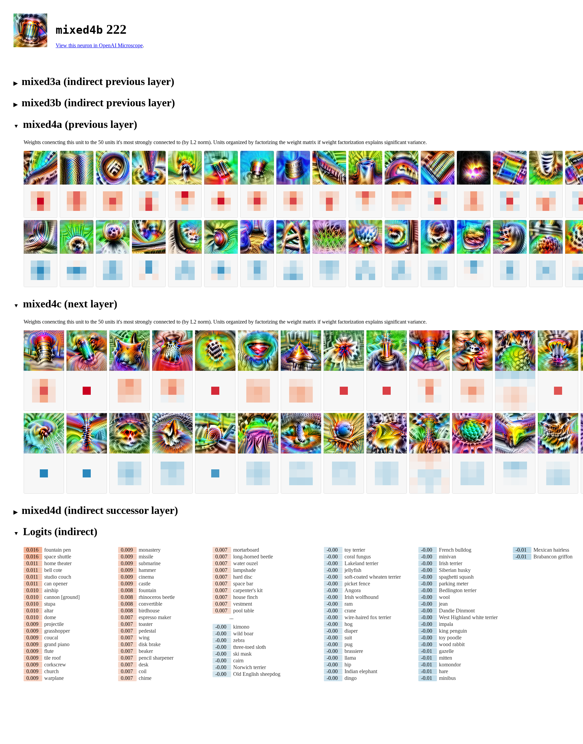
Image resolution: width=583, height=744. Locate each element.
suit (348, 637)
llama (350, 658)
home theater (58, 563)
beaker (146, 651)
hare (443, 671)
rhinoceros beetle (157, 597)
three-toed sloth (249, 647)
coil (142, 671)
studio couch (57, 577)
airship (51, 590)
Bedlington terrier (457, 590)
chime (145, 678)
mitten (445, 658)
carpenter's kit (247, 590)
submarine (150, 563)
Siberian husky (455, 570)
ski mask (242, 654)
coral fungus (357, 556)
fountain (147, 590)
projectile (54, 624)
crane (350, 610)
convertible (150, 604)
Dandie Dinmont (457, 610)
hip (347, 664)
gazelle (446, 651)
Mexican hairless (551, 550)
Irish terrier (450, 563)
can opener (55, 583)
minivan (447, 556)
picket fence (357, 583)
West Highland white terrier (468, 617)
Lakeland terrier (361, 563)
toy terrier (354, 550)
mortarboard (246, 550)
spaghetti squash (456, 577)
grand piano (57, 644)
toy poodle (450, 637)
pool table (243, 610)
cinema (146, 577)
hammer (147, 570)
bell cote (53, 570)
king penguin (453, 631)
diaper (351, 631)
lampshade (244, 570)
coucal (51, 637)
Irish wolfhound (361, 597)
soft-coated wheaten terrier (372, 577)
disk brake (150, 644)
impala (446, 624)
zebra (239, 640)
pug (348, 644)
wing (144, 637)
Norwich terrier (249, 667)
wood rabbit (452, 644)
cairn (238, 660)
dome (50, 617)
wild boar (243, 633)
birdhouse (149, 610)
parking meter (453, 583)
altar (48, 610)
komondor (450, 664)
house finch (245, 597)
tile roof (52, 658)
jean (443, 604)
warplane (54, 678)
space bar (243, 583)
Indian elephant (360, 671)
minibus (447, 678)
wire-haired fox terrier (367, 617)
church (51, 671)
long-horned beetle (253, 556)
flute (49, 651)
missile (146, 556)
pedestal (147, 631)
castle (144, 583)
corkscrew (55, 664)
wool (444, 597)
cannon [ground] (62, 597)
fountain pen (57, 550)
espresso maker (155, 617)
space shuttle (57, 556)
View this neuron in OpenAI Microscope (99, 45)
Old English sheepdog (256, 674)
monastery (150, 550)
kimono (241, 627)
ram (348, 604)
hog (348, 624)
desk (143, 664)
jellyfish (352, 570)
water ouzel (245, 563)
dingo (350, 678)
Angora (352, 590)
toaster (145, 624)
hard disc (242, 577)
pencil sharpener (156, 658)
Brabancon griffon (553, 556)
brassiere (353, 651)
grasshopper (57, 631)
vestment (242, 604)
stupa (49, 604)
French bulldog (455, 550)
